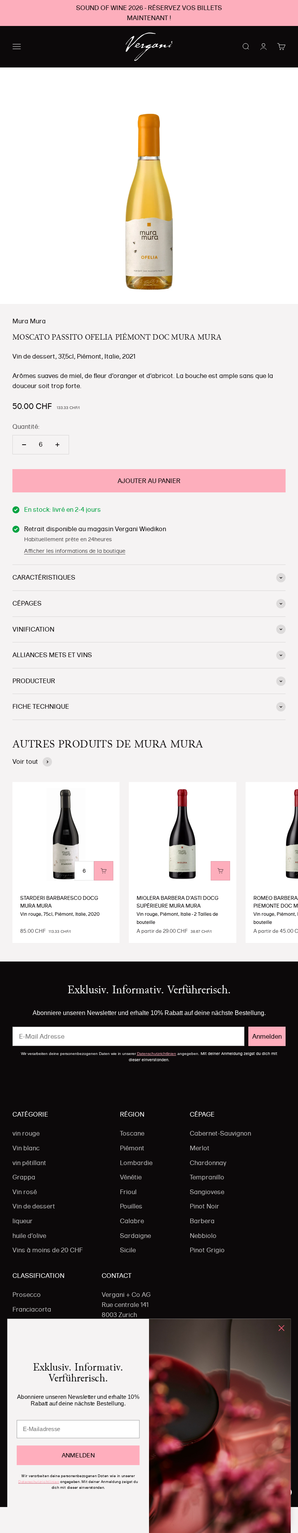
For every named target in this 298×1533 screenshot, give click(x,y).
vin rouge (26, 1133)
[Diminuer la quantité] (24, 444)
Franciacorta (31, 1309)
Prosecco (26, 1294)
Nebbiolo (203, 1236)
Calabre (132, 1221)
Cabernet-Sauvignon (220, 1133)
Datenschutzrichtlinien (156, 1053)
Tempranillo (207, 1177)
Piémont (132, 1148)
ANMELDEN (78, 1455)
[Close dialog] (281, 1328)
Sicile (128, 1250)
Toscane (132, 1133)
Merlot (200, 1148)
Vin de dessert (33, 1206)
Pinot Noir (204, 1206)
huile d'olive (29, 1236)
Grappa (23, 1177)
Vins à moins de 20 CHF (47, 1250)
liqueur (22, 1221)
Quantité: (26, 426)
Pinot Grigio (207, 1250)
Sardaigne (135, 1236)
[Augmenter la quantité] (57, 444)
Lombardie (136, 1163)
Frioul (128, 1192)
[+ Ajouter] (103, 870)
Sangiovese (207, 1192)
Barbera (202, 1221)
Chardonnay (208, 1163)
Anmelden (267, 1036)
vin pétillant (29, 1163)
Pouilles (131, 1206)
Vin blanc (26, 1148)
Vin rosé (24, 1192)
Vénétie (131, 1177)
